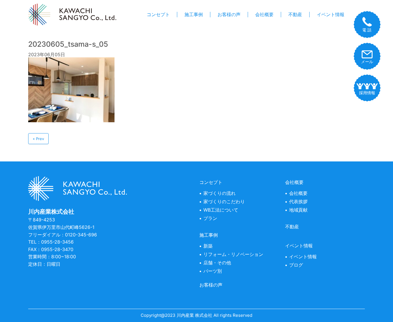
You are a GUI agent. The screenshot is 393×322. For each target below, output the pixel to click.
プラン (210, 218)
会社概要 (264, 14)
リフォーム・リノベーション (233, 254)
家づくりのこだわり (224, 201)
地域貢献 (298, 210)
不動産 (295, 14)
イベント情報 (330, 14)
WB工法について (220, 210)
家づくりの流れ (219, 193)
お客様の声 (229, 14)
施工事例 (193, 14)
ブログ (296, 265)
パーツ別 (212, 271)
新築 (208, 246)
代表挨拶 (298, 201)
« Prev (38, 138)
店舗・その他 (217, 262)
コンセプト (158, 14)
